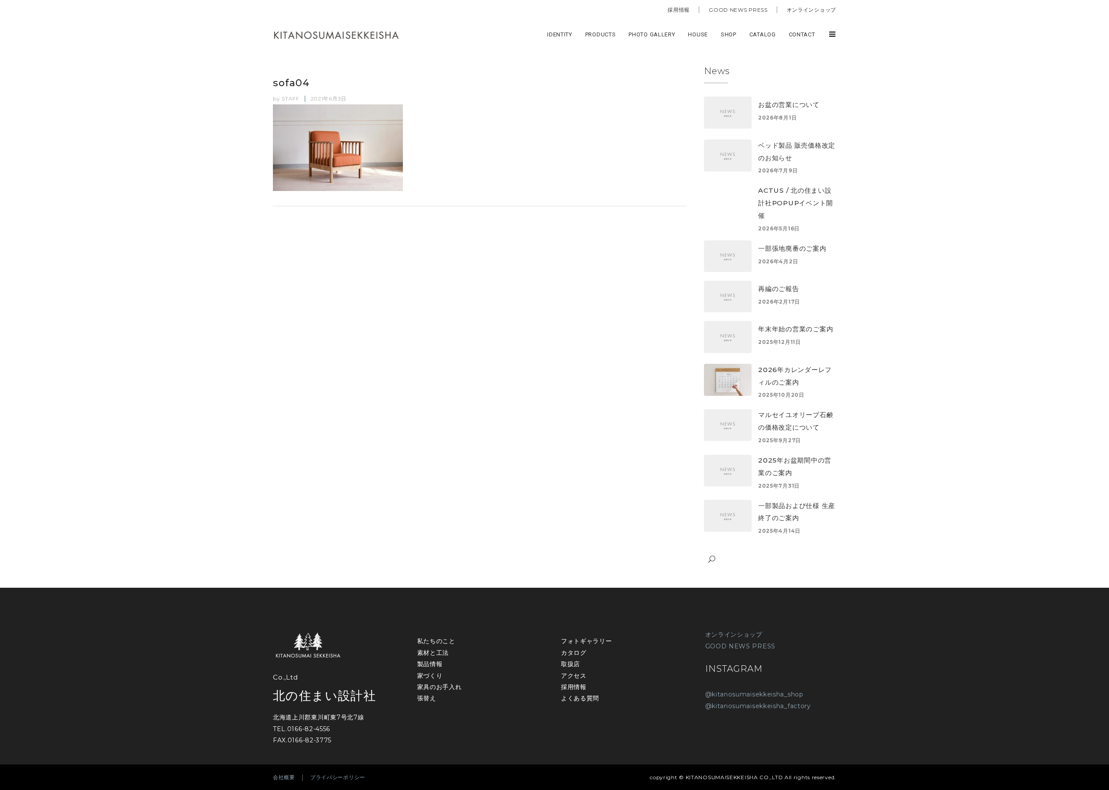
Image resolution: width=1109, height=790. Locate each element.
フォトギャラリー (586, 641)
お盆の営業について (789, 104)
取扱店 (570, 663)
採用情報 (679, 9)
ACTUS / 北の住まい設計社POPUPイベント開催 (795, 203)
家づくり (430, 675)
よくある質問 (580, 698)
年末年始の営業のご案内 (795, 329)
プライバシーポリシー (337, 777)
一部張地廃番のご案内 (792, 248)
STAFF (290, 98)
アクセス (574, 675)
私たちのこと (436, 641)
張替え (426, 698)
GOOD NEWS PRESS (738, 9)
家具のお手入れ (439, 686)
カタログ (574, 652)
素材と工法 (433, 652)
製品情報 (430, 663)
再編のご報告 (778, 289)
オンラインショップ (811, 9)
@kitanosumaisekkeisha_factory (758, 706)
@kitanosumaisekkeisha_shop (754, 694)
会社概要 (284, 777)
